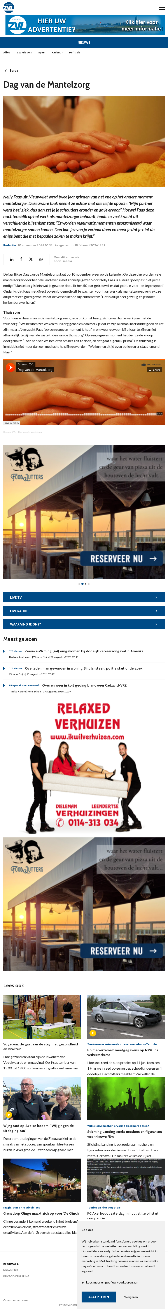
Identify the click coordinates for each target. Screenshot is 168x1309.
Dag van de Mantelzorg (30, 432)
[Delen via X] (31, 259)
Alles (6, 52)
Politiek (74, 52)
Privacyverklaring (16, 1276)
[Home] (42, 7)
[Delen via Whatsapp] (41, 259)
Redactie (9, 245)
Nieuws (84, 42)
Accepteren (98, 1297)
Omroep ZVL (9, 432)
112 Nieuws (24, 52)
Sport (42, 52)
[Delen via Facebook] (21, 259)
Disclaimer (10, 1269)
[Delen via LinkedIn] (12, 259)
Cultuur (57, 52)
